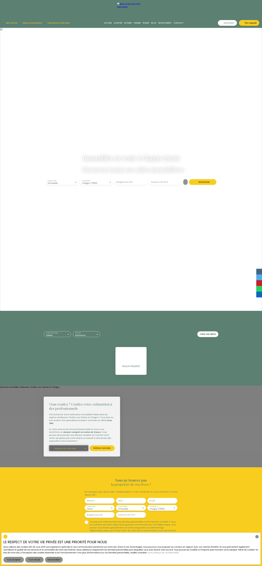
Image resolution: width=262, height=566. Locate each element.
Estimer (128, 23)
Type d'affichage (52, 333)
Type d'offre (91, 506)
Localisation (86, 181)
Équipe (146, 23)
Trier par (78, 333)
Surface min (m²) (159, 182)
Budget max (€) (125, 182)
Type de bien (52, 181)
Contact (179, 23)
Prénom (90, 500)
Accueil (108, 23)
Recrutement (165, 23)
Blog (153, 23)
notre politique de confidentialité (163, 552)
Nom (120, 500)
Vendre (137, 23)
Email (152, 500)
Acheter (118, 23)
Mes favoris (11, 23)
